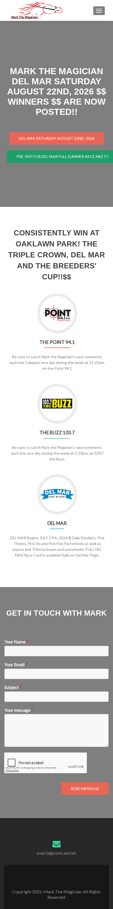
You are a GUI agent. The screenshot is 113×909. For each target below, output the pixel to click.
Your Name (16, 641)
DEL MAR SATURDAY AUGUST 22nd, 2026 (56, 138)
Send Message (85, 788)
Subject (12, 687)
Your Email (15, 664)
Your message (18, 710)
